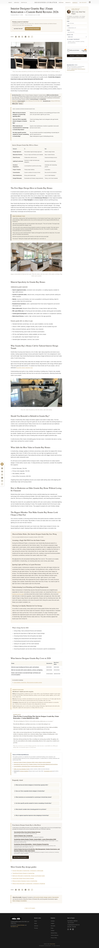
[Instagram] (89, 2)
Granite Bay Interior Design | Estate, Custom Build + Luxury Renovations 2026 (35, 839)
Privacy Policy (54, 937)
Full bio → (21, 103)
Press (52, 928)
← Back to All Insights (29, 908)
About (10, 2)
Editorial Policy (54, 932)
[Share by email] (28, 36)
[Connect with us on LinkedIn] (73, 930)
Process (61, 2)
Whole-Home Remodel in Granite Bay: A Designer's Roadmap (28, 883)
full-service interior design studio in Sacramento (46, 897)
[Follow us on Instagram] (68, 930)
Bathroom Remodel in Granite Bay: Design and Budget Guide (28, 875)
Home (35, 921)
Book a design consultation (20, 900)
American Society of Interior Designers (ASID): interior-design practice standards (32, 762)
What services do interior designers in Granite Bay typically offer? (32, 785)
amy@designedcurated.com (73, 924)
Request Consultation (77, 55)
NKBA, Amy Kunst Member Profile (21, 769)
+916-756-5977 (70, 922)
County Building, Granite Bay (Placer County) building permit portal (29, 766)
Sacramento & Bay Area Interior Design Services (27, 832)
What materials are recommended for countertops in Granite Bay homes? (34, 797)
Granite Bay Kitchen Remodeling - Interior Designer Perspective (31, 844)
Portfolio (24, 2)
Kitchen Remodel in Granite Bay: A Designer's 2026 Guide (27, 870)
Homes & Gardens (21, 100)
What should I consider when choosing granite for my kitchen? (31, 809)
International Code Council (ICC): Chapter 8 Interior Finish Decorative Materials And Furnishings (36, 764)
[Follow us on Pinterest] (70, 930)
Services (16, 2)
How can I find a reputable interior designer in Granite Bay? (30, 791)
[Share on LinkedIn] (25, 36)
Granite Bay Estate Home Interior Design (23, 878)
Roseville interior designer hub (24, 367)
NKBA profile (15, 103)
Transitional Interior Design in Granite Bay (23, 873)
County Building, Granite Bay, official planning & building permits (28, 682)
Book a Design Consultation (32, 28)
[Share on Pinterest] (16, 36)
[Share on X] (22, 36)
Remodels (53, 925)
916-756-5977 (83, 2)
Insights (68, 2)
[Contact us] (2, 464)
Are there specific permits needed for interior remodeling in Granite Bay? (33, 803)
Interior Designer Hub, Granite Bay (23, 835)
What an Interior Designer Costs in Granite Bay (24, 881)
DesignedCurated (46, 2)
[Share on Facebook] (19, 36)
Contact (75, 2)
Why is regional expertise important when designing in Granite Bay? (32, 815)
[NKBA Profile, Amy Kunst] (21, 918)
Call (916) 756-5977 (18, 28)
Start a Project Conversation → (21, 857)
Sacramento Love (46, 100)
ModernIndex (52, 943)
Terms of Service (54, 935)
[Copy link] (32, 36)
